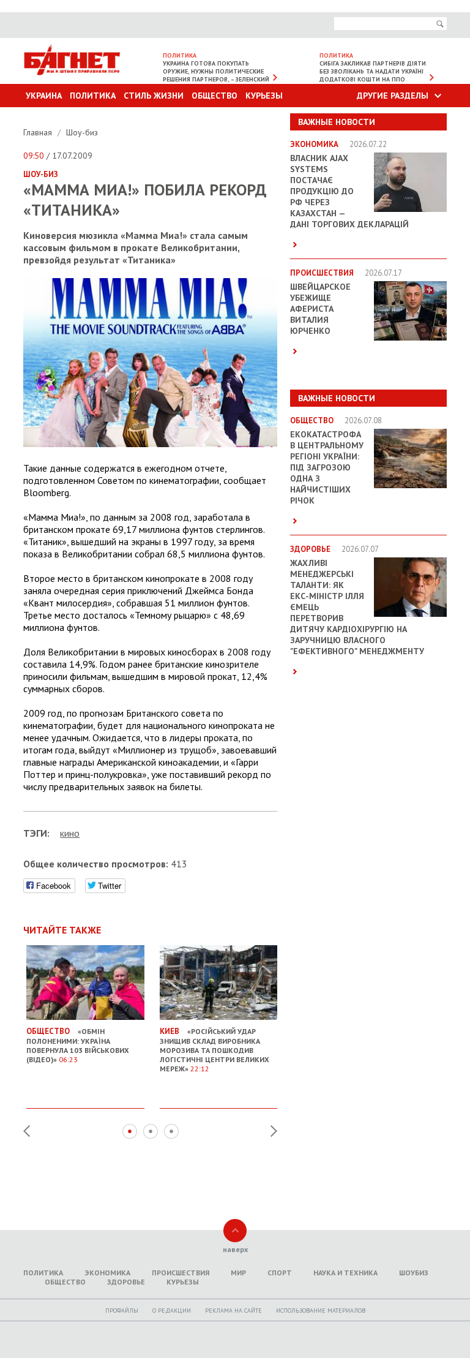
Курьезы (264, 95)
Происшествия (180, 1272)
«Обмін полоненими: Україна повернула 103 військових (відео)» (77, 1045)
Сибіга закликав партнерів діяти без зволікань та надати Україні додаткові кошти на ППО (372, 71)
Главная (38, 132)
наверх (235, 1249)
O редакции (171, 1311)
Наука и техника (345, 1272)
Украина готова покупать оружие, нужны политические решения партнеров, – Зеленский (216, 71)
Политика (93, 95)
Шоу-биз (82, 132)
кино (70, 833)
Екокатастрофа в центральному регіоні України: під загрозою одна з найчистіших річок (327, 467)
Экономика (107, 1272)
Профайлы (121, 1311)
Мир (238, 1272)
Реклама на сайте (233, 1311)
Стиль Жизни (154, 95)
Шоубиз (413, 1272)
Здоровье (126, 1281)
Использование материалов (320, 1311)
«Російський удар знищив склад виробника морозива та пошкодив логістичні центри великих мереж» (214, 1049)
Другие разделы (392, 95)
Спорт (279, 1272)
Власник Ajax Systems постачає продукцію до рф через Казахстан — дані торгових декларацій (349, 191)
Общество (214, 95)
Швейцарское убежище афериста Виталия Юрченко (320, 308)
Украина (44, 95)
